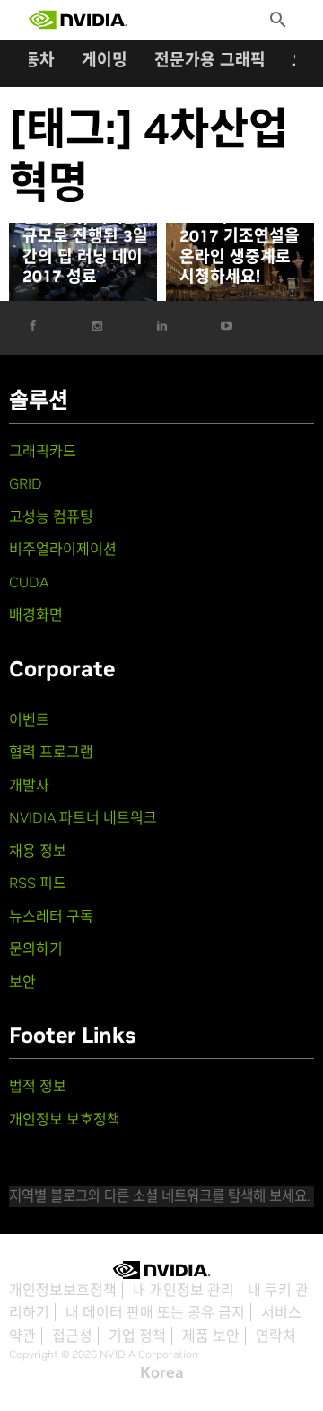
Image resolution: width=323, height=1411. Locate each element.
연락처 (276, 1336)
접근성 (72, 1336)
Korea (162, 1372)
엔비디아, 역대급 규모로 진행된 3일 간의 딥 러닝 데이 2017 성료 (85, 247)
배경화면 (36, 614)
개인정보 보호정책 (64, 1119)
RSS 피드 (37, 883)
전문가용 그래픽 (210, 59)
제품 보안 (211, 1336)
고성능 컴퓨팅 (51, 516)
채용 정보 (37, 851)
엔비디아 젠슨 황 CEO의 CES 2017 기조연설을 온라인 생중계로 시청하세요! (239, 236)
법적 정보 (37, 1086)
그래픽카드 (42, 451)
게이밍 (104, 59)
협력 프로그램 (51, 752)
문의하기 (36, 948)
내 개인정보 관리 (183, 1290)
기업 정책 (137, 1336)
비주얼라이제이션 (63, 549)
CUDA (28, 582)
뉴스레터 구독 (51, 916)
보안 (22, 982)
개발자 (29, 785)
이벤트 (29, 719)
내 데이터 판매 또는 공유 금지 (155, 1312)
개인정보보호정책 (63, 1290)
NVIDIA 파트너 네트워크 (83, 817)
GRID (25, 483)
